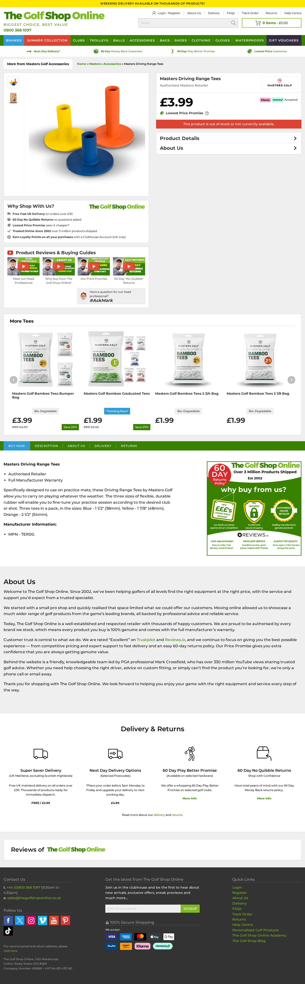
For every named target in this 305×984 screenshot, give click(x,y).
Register (174, 13)
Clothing (201, 40)
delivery (159, 815)
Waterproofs (249, 40)
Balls (119, 40)
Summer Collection (47, 40)
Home (81, 64)
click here (10, 951)
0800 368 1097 (17, 30)
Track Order (250, 13)
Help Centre (242, 924)
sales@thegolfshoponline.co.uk (34, 898)
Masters (95, 64)
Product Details (179, 138)
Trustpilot (146, 639)
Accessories (142, 40)
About (194, 13)
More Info (190, 798)
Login (162, 13)
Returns (271, 13)
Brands (14, 40)
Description (46, 446)
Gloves (222, 40)
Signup (190, 908)
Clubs (79, 40)
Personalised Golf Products (255, 930)
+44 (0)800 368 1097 (23, 887)
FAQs (231, 13)
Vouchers (284, 40)
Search (233, 23)
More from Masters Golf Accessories (38, 64)
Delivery (214, 13)
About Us (171, 148)
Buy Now (16, 446)
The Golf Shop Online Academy (259, 935)
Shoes (180, 40)
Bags (165, 40)
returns (177, 815)
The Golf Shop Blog (249, 941)
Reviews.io (175, 639)
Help (292, 13)
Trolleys (99, 40)
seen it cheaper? (41, 225)
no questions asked (47, 219)
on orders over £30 (43, 214)
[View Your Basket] (271, 23)
